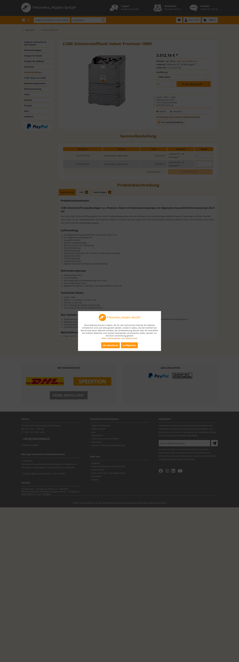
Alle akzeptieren (110, 345)
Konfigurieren (129, 345)
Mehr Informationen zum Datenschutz (119, 338)
